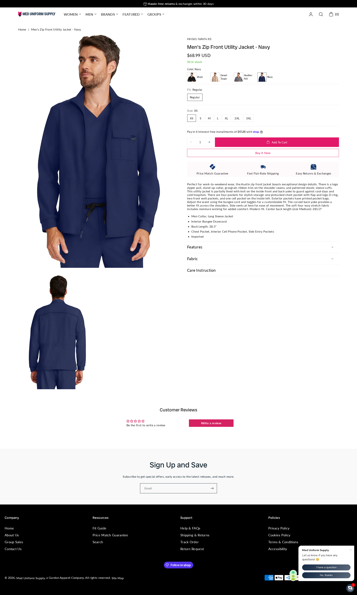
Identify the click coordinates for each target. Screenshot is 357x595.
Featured (131, 14)
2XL (237, 118)
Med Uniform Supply (30, 578)
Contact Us (13, 549)
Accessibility (277, 549)
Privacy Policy (279, 528)
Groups (154, 14)
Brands (108, 14)
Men (89, 14)
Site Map (118, 578)
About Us (12, 535)
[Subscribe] (212, 488)
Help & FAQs (190, 528)
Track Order (189, 542)
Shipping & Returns (194, 535)
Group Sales (14, 542)
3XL (248, 118)
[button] (72, 14)
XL (226, 118)
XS (192, 118)
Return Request (192, 549)
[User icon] (310, 14)
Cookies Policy (279, 535)
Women (71, 14)
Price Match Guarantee (110, 535)
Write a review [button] (211, 423)
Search (98, 542)
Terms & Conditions (283, 542)
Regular (195, 97)
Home (22, 29)
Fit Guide (100, 528)
